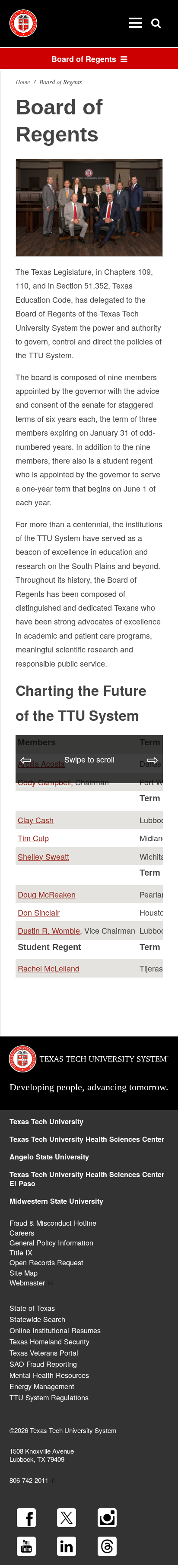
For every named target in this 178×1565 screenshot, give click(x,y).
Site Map (24, 1272)
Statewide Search (37, 1319)
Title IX (21, 1252)
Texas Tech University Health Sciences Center (87, 1139)
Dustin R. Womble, (50, 930)
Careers (22, 1232)
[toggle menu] (135, 22)
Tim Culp (33, 837)
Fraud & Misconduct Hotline (53, 1223)
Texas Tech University (46, 1121)
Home (23, 82)
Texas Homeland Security (49, 1341)
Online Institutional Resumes (55, 1330)
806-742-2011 (29, 1480)
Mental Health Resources (49, 1375)
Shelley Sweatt (43, 856)
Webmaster (27, 1282)
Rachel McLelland (48, 968)
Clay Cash (36, 819)
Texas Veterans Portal (44, 1352)
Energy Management (42, 1386)
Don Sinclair (39, 912)
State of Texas (32, 1308)
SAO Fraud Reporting (43, 1364)
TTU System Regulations (49, 1397)
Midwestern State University (56, 1201)
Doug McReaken (47, 894)
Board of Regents (86, 59)
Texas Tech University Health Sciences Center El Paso (87, 1178)
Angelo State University (49, 1157)
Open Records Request (46, 1262)
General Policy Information (51, 1242)
